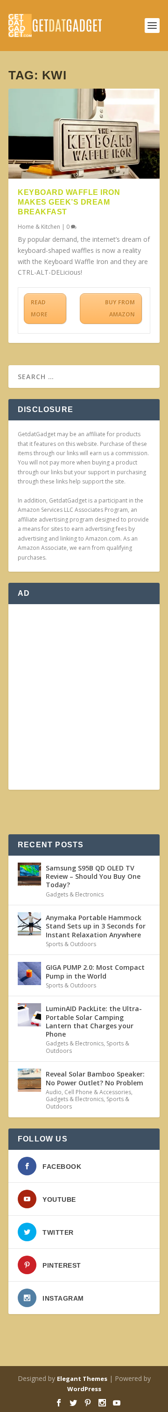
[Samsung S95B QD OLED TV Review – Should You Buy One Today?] (29, 874)
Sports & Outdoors (71, 944)
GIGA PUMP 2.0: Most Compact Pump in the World (95, 971)
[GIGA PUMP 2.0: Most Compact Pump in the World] (29, 973)
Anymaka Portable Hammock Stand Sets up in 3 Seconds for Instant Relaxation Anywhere (96, 926)
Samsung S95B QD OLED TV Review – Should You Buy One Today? (93, 876)
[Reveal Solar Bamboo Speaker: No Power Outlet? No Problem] (29, 1080)
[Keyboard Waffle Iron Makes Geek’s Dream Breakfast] (84, 134)
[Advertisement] (84, 696)
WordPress (84, 1389)
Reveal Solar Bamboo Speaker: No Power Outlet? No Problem (95, 1078)
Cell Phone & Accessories (97, 1092)
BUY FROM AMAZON (120, 308)
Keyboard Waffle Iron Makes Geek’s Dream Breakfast (69, 202)
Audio (54, 1092)
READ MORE (39, 308)
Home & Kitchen (39, 227)
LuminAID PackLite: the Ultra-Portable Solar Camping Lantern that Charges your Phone (94, 1021)
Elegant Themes (82, 1378)
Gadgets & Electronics (75, 894)
